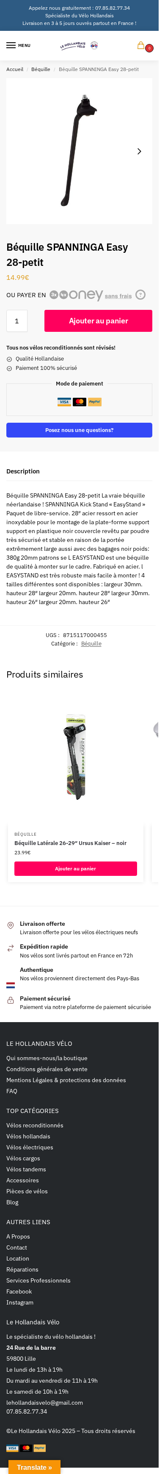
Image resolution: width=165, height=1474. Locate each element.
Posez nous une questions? (79, 430)
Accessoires (22, 1180)
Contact (16, 1247)
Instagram (19, 1302)
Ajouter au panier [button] (75, 868)
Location (17, 1258)
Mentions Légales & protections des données (66, 1080)
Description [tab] (23, 471)
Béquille (40, 69)
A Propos (18, 1236)
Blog (12, 1202)
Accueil (14, 69)
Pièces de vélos (27, 1191)
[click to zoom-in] (79, 151)
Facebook (19, 1291)
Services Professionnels (38, 1280)
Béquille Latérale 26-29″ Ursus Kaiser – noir (70, 843)
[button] (142, 46)
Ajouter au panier (98, 320)
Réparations (22, 1269)
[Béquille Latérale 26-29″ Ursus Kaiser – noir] (75, 757)
